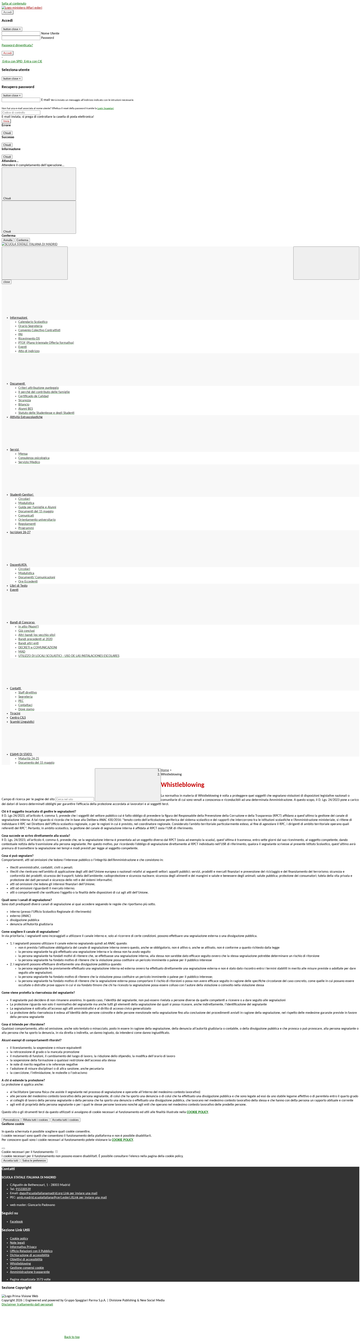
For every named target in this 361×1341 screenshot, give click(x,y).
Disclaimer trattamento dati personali (27, 1304)
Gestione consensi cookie (27, 1268)
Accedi (7, 12)
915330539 (23, 1189)
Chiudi (7, 133)
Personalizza (11, 1119)
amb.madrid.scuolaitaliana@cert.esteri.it (62, 1197)
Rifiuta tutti (35, 1119)
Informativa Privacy (23, 1247)
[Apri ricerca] (326, 263)
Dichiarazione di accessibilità (29, 1255)
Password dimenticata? (17, 45)
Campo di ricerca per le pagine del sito (28, 799)
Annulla (7, 240)
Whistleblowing (20, 1263)
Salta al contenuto (14, 3)
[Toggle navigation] (35, 263)
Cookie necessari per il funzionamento (28, 1152)
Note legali (17, 1243)
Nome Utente (50, 33)
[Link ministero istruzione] (22, 8)
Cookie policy (19, 1238)
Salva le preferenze (34, 1160)
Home (165, 770)
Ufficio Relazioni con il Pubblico (31, 1251)
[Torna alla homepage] (180, 244)
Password (47, 38)
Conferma (22, 240)
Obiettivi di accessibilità (26, 1259)
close (6, 281)
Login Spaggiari (105, 108)
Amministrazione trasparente (30, 1272)
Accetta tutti (65, 1119)
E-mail (45, 100)
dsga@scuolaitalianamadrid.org (58, 1193)
